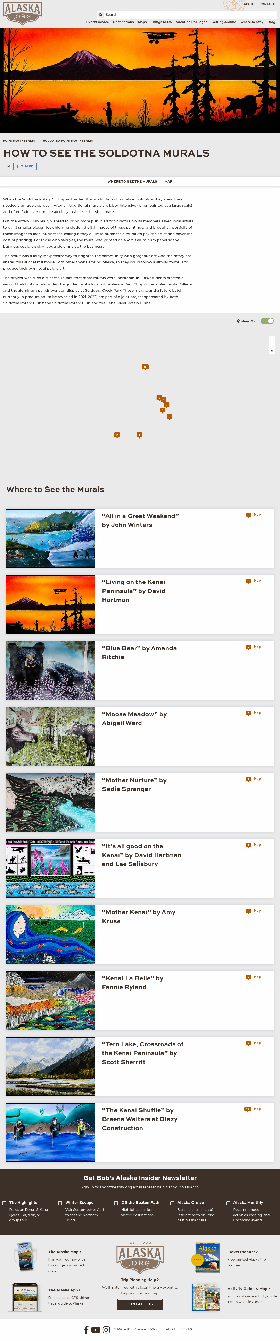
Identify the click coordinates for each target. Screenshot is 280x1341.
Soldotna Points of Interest (68, 140)
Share (26, 166)
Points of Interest (19, 140)
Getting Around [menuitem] (223, 22)
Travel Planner (242, 1252)
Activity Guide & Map (248, 1289)
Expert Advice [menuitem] (97, 22)
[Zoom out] (272, 345)
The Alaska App (63, 1290)
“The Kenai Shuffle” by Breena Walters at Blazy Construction (140, 1119)
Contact (267, 4)
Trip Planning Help (139, 1280)
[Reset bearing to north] (272, 351)
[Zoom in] (272, 339)
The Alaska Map (63, 1252)
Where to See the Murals (132, 181)
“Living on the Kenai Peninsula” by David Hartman (134, 591)
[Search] (101, 15)
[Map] (143, 405)
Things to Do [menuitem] (161, 22)
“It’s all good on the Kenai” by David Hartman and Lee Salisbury (142, 855)
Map (168, 181)
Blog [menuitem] (271, 22)
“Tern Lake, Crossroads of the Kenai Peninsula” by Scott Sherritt (142, 1053)
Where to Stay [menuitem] (251, 22)
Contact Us (139, 1304)
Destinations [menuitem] (123, 22)
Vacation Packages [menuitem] (191, 22)
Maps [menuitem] (142, 22)
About (249, 4)
